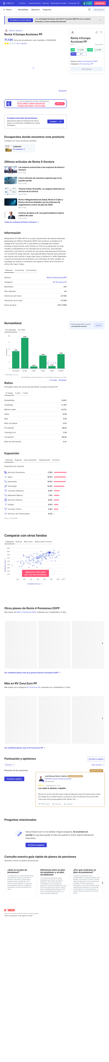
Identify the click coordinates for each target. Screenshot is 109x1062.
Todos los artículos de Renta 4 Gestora (20, 222)
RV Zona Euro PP (60, 282)
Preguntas (47, 10)
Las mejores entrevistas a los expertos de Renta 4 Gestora (41, 168)
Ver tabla (54, 380)
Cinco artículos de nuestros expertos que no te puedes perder (40, 179)
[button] (55, 121)
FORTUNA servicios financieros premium (58, 779)
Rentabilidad (23, 10)
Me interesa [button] (99, 10)
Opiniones (35, 10)
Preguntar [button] (98, 325)
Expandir (64, 91)
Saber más (59, 104)
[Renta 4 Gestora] (72, 32)
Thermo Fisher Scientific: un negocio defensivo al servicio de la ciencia (41, 190)
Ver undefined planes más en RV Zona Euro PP (23, 748)
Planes (9, 10)
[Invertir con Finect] (8, 3)
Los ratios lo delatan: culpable (52, 788)
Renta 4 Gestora (15, 30)
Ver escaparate (18, 149)
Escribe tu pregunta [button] (36, 845)
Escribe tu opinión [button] (96, 759)
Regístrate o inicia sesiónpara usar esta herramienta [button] (35, 573)
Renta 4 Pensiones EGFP (57, 277)
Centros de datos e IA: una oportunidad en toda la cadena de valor (41, 214)
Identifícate (100, 3)
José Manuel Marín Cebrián (56, 776)
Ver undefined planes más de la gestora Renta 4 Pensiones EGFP (31, 673)
